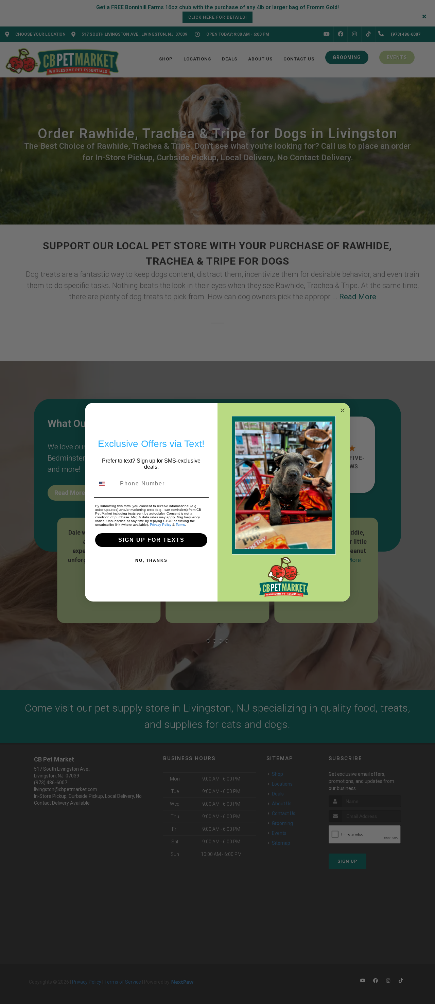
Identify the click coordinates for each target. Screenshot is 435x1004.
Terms (180, 524)
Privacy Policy (160, 524)
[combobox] (106, 483)
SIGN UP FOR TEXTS (151, 540)
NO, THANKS (151, 560)
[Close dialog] (342, 410)
